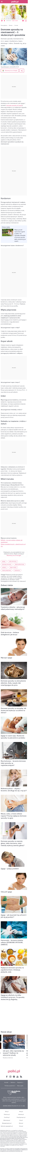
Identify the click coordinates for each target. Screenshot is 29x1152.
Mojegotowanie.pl (6, 1123)
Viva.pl (21, 1120)
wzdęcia (4, 567)
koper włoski (13, 567)
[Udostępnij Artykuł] (21, 70)
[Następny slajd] (26, 1042)
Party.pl (21, 1111)
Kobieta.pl (21, 1114)
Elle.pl (6, 1111)
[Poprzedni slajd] (1, 1042)
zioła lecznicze (12, 561)
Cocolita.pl (7, 1117)
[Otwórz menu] (2, 2)
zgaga (3, 561)
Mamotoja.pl (6, 1120)
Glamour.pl (7, 1114)
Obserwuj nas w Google (11, 70)
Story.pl (21, 1126)
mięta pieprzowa (6, 570)
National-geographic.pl (7, 1126)
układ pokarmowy (19, 564)
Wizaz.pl (21, 1123)
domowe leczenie (6, 564)
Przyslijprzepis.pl (21, 1117)
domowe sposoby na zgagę (14, 105)
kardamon (17, 570)
